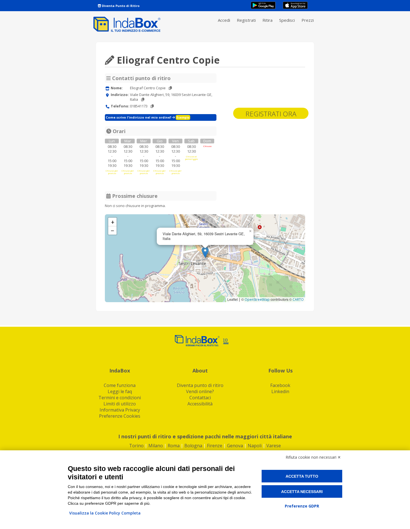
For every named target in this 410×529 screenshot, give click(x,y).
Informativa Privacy (120, 410)
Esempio (183, 117)
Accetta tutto (302, 476)
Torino (136, 446)
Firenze (214, 446)
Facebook (280, 385)
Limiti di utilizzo (119, 404)
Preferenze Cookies (119, 416)
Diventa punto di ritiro (200, 385)
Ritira (267, 20)
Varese (273, 446)
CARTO (298, 299)
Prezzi (308, 20)
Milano (155, 446)
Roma (174, 446)
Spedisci (287, 20)
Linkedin (280, 391)
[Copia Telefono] (152, 106)
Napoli (255, 446)
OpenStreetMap (257, 299)
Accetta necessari (302, 491)
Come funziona (120, 385)
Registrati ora (270, 113)
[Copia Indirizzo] (142, 99)
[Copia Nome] (170, 88)
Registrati (246, 20)
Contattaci (200, 398)
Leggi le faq (120, 391)
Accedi (224, 20)
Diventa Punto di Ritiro (120, 6)
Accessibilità (200, 404)
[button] (205, 252)
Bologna (193, 446)
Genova (235, 446)
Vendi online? (200, 391)
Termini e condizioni (119, 398)
